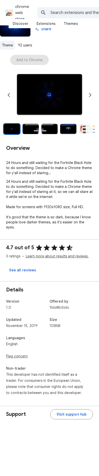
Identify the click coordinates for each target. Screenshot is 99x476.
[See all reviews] (22, 270)
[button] (49, 95)
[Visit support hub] (71, 414)
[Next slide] (90, 95)
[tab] (20, 23)
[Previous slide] (9, 95)
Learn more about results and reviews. (57, 256)
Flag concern (17, 356)
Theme (7, 45)
